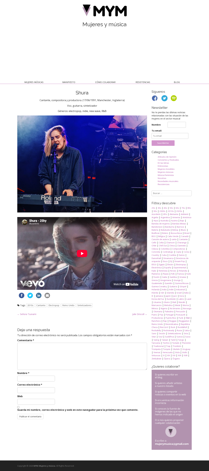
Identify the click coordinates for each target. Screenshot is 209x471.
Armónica (187, 217)
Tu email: (157, 130)
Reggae (173, 321)
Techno (166, 343)
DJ (171, 261)
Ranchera (156, 321)
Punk (181, 317)
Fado (154, 270)
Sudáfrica (169, 336)
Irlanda (155, 292)
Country (155, 255)
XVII (179, 355)
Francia (180, 273)
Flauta (166, 273)
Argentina (165, 217)
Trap (168, 346)
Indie (171, 289)
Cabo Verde (173, 236)
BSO (154, 236)
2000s (162, 211)
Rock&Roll (182, 327)
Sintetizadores (84, 305)
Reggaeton (184, 321)
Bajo (182, 220)
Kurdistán (171, 299)
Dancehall (156, 258)
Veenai (156, 352)
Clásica (155, 248)
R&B (188, 317)
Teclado (175, 343)
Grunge (177, 280)
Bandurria (169, 226)
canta (174, 239)
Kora (181, 296)
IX (152, 296)
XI (164, 355)
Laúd (188, 299)
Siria (186, 333)
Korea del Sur (158, 299)
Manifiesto (68, 82)
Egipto (162, 264)
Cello (154, 242)
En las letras (163, 163)
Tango (181, 339)
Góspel (183, 286)
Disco (165, 261)
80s (189, 208)
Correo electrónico (29, 384)
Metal (177, 305)
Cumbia (172, 255)
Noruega (187, 308)
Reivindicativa (171, 324)
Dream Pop (179, 261)
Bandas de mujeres (161, 223)
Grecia (155, 280)
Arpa (155, 220)
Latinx (181, 299)
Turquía (166, 349)
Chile (154, 245)
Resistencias (143, 82)
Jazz (175, 296)
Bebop (175, 229)
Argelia (155, 217)
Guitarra (173, 286)
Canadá (184, 236)
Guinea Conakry (159, 286)
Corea (186, 251)
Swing (156, 339)
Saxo (154, 333)
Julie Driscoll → (139, 314)
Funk (188, 273)
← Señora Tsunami (26, 314)
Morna (186, 305)
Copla (178, 251)
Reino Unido (68, 305)
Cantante (40, 305)
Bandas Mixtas (179, 223)
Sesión (162, 333)
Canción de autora (160, 239)
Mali (174, 302)
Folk (173, 273)
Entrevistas (163, 166)
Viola (177, 352)
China (172, 245)
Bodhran (156, 233)
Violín (184, 352)
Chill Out (163, 245)
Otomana (157, 311)
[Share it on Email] (47, 297)
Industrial (180, 289)
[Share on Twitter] (30, 297)
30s (159, 208)
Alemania (174, 214)
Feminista (163, 270)
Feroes (173, 270)
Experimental (180, 267)
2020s (179, 211)
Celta (161, 242)
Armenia (176, 217)
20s (153, 208)
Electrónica (157, 267)
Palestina (169, 311)
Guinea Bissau (182, 283)
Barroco (180, 226)
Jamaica (159, 296)
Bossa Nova (176, 233)
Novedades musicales (168, 181)
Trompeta (156, 349)
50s (171, 208)
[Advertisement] (104, 54)
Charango (182, 242)
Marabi (182, 302)
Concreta (156, 251)
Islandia (170, 292)
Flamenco (156, 273)
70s (183, 208)
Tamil (173, 339)
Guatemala (157, 283)
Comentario (25, 340)
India (164, 289)
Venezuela (167, 352)
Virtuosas (156, 355)
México (155, 308)
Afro (165, 214)
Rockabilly (156, 330)
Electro (170, 264)
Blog (177, 82)
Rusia (179, 330)
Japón (168, 296)
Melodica (168, 305)
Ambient (184, 214)
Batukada (165, 229)
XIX (168, 355)
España (167, 267)
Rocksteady (168, 330)
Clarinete (181, 245)
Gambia (173, 277)
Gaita (164, 277)
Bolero (165, 233)
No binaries (175, 308)
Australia (164, 220)
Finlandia (183, 270)
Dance (182, 255)
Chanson (170, 242)
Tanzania (156, 343)
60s (177, 208)
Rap (165, 321)
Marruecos (157, 305)
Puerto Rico (171, 317)
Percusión (180, 311)
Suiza (187, 336)
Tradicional (158, 346)
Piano (154, 314)
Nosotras (162, 178)
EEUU (154, 264)
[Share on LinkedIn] (38, 297)
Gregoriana (165, 280)
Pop (161, 314)
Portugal (170, 314)
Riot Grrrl (164, 327)
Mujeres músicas (33, 82)
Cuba (164, 255)
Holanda (156, 289)
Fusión (156, 277)
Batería (155, 229)
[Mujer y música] (104, 12)
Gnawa (182, 277)
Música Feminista (166, 175)
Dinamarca (168, 258)
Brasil (187, 233)
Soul (160, 336)
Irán (162, 292)
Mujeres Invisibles (166, 169)
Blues (183, 229)
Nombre (23, 373)
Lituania (157, 302)
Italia (186, 292)
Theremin (186, 343)
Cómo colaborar (105, 82)
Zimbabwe (156, 358)
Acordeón (156, 214)
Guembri (168, 283)
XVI (173, 355)
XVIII (185, 355)
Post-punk (180, 314)
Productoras (157, 317)
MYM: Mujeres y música (44, 465)
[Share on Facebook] (21, 297)
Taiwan (165, 339)
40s (165, 208)
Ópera (167, 358)
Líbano (166, 302)
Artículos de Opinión (167, 156)
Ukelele (176, 349)
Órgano (176, 358)
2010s (30, 305)
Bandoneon (157, 226)
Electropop (54, 305)
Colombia (165, 248)
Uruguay (186, 349)
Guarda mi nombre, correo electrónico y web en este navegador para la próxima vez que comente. (77, 410)
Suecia (179, 336)
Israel (179, 292)
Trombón (177, 346)
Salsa (187, 330)
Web (20, 396)
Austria (174, 220)
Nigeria (164, 308)
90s (155, 211)
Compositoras (178, 248)
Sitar (154, 336)
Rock (173, 327)
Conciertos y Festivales (168, 159)
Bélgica (161, 236)
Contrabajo (168, 251)
